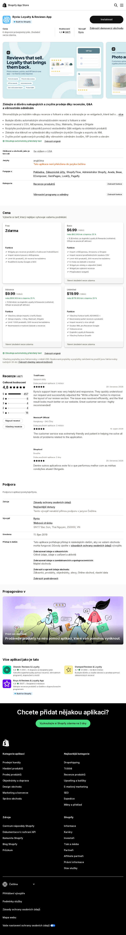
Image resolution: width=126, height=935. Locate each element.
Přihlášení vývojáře (14, 893)
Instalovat (107, 19)
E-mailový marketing (76, 786)
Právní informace (74, 862)
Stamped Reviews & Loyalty (88, 667)
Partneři (69, 850)
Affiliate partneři (74, 856)
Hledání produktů (13, 768)
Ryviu (81, 32)
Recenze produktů (44, 184)
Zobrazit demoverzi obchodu (106, 28)
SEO (66, 792)
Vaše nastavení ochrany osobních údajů (26, 925)
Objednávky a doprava (16, 780)
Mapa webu (9, 917)
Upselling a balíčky (75, 780)
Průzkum (8, 850)
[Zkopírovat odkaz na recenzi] (46, 375)
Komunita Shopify (13, 838)
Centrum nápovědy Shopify (18, 826)
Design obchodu (12, 786)
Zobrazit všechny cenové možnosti (35, 362)
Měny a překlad (73, 804)
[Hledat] (115, 5)
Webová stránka (42, 523)
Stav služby (70, 868)
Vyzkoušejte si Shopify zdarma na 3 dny (63, 723)
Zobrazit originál (52, 141)
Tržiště (68, 768)
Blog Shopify (10, 844)
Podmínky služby (12, 901)
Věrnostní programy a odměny (50, 194)
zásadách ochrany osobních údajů (91, 545)
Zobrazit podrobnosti (45, 578)
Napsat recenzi (12, 420)
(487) (67, 32)
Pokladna (38, 172)
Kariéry (68, 832)
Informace (70, 826)
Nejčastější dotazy (44, 507)
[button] (32, 671)
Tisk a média (71, 844)
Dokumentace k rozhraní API (19, 832)
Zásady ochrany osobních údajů (52, 502)
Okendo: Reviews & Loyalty (26, 667)
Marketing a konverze (15, 792)
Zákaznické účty (55, 172)
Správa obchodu (12, 798)
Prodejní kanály (12, 762)
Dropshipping (72, 762)
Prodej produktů (12, 774)
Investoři (69, 838)
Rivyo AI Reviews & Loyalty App (28, 680)
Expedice (69, 798)
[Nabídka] (121, 5)
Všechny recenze (13, 426)
